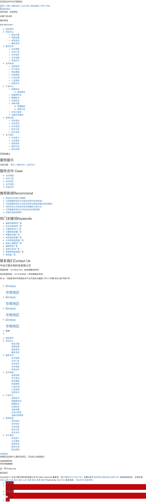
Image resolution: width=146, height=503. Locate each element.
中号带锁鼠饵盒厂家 (15, 240)
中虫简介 (15, 137)
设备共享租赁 (17, 114)
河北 (2, 479)
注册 (8, 5)
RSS (42, 5)
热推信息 (15, 5)
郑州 (34, 479)
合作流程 (15, 57)
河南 (29, 479)
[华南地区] (11, 285)
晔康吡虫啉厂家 (13, 234)
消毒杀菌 (15, 103)
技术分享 (15, 129)
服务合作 (10, 46)
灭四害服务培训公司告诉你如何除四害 (23, 209)
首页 (13, 164)
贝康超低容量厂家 (14, 231)
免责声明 (89, 479)
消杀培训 (15, 120)
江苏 (11, 479)
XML (48, 5)
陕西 (38, 479)
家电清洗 (15, 40)
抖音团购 (15, 74)
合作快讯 (15, 123)
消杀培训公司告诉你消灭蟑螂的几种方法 (24, 206)
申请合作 (15, 60)
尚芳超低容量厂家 (14, 237)
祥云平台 (61, 479)
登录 (2, 5)
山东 (25, 479)
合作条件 (15, 54)
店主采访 (15, 131)
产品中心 (10, 86)
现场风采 (15, 143)
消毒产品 (21, 109)
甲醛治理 (15, 37)
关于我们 (10, 134)
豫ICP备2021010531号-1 (72, 477)
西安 (43, 479)
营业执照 (15, 149)
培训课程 (15, 71)
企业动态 (15, 126)
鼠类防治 (15, 89)
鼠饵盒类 (21, 91)
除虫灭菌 (15, 34)
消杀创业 (106, 477)
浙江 (16, 479)
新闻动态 (10, 117)
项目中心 (10, 31)
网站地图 (35, 5)
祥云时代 (80, 479)
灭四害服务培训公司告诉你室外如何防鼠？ (25, 200)
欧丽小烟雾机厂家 (14, 243)
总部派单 (15, 66)
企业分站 (25, 5)
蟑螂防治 (15, 97)
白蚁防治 (15, 100)
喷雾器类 (21, 106)
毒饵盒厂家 (11, 254)
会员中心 (31, 164)
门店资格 (15, 80)
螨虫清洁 (15, 43)
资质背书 (15, 83)
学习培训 (15, 68)
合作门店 (15, 51)
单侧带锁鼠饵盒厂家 (15, 251)
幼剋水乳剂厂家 (13, 248)
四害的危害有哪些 (14, 212)
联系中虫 (15, 146)
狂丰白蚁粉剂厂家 (14, 225)
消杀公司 (115, 477)
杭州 (20, 479)
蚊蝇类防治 (16, 94)
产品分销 (15, 77)
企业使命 (15, 140)
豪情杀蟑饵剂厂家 (14, 223)
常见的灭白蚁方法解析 (16, 197)
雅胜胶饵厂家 (12, 245)
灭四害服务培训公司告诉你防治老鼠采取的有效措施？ (30, 203)
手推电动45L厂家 (13, 228)
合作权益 (10, 63)
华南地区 (12, 292)
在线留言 (4, 453)
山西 (7, 479)
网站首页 (10, 28)
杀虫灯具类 (16, 111)
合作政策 (15, 48)
